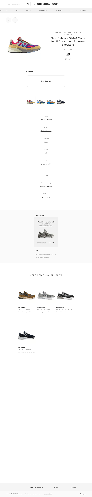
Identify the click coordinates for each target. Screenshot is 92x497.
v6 (80, 32)
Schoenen (58, 32)
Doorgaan (83, 494)
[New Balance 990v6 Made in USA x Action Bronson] (30, 101)
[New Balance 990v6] (61, 101)
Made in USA (46, 164)
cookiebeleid (48, 494)
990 (75, 32)
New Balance (67, 32)
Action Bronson (46, 186)
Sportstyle (46, 175)
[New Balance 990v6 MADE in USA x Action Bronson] (51, 101)
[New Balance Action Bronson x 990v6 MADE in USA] (41, 101)
